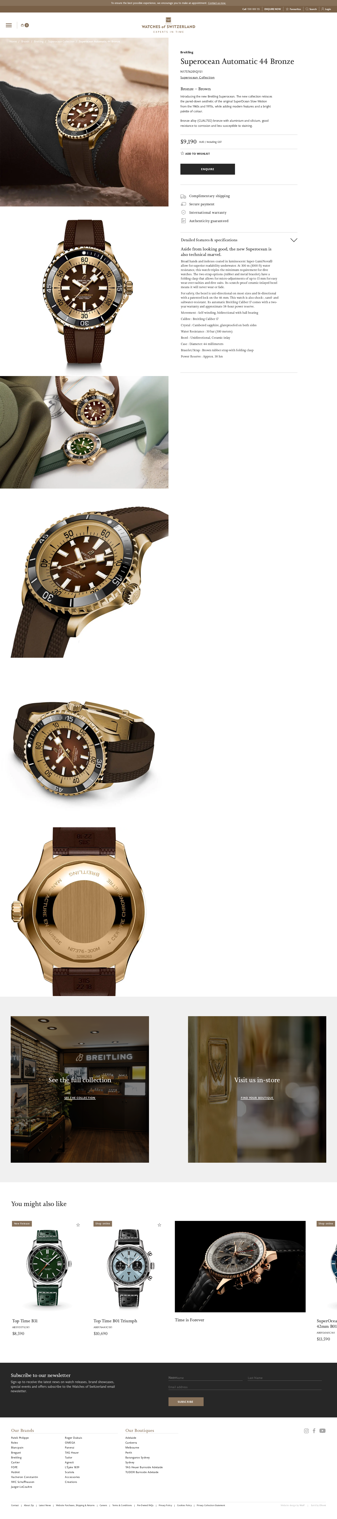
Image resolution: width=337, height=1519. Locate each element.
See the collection (79, 1098)
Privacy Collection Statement (211, 1505)
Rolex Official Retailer (316, 25)
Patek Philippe (20, 1437)
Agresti (69, 1462)
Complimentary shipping (209, 196)
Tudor (68, 1457)
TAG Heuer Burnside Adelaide (144, 1467)
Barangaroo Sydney (137, 1457)
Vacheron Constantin (24, 1477)
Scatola (69, 1472)
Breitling (38, 41)
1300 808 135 (253, 9)
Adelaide (130, 1437)
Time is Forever (88, 1320)
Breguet (16, 1452)
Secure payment (202, 204)
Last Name (255, 1378)
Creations (71, 1482)
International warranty (207, 212)
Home (13, 41)
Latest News (45, 1505)
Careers (103, 1505)
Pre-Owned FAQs (145, 1505)
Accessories (72, 1477)
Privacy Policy (165, 1505)
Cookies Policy (184, 1505)
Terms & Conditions (122, 1505)
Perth (128, 1452)
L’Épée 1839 (72, 1467)
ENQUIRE (300, 24)
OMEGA (70, 1442)
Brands (25, 41)
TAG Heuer (72, 1452)
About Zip (29, 1505)
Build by (318, 1505)
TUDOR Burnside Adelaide (142, 1472)
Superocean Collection (61, 41)
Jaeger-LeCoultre (21, 1487)
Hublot (15, 1472)
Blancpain (17, 1447)
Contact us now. (217, 3)
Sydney (130, 1462)
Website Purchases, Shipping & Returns (75, 1505)
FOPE (14, 1467)
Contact (15, 1505)
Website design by (293, 1505)
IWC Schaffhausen (23, 1482)
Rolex (14, 1442)
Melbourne (132, 1447)
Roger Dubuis (73, 1437)
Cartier (15, 1462)
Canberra (131, 1442)
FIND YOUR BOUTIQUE (257, 1098)
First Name (176, 1378)
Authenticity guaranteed (209, 221)
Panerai (69, 1447)
